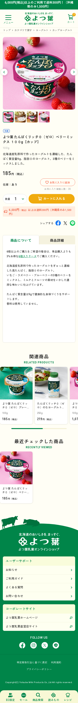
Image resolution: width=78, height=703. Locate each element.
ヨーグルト (42, 30)
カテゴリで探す (23, 30)
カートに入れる (54, 198)
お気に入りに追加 (60, 182)
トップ (7, 30)
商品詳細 (57, 240)
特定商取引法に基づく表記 (32, 662)
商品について (20, 240)
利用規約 (56, 662)
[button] (4, 72)
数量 (7, 199)
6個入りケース (28, 256)
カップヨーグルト (62, 30)
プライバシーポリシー (39, 669)
